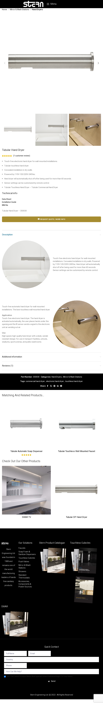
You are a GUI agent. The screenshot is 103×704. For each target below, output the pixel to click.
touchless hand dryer (74, 381)
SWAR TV (26, 517)
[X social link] (51, 386)
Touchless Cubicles (27, 558)
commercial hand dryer (35, 381)
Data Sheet (6, 199)
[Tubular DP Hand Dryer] (76, 490)
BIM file (5, 205)
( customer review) (21, 155)
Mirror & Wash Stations (19, 9)
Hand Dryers (37, 9)
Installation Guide (9, 202)
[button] (4, 63)
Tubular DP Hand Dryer (76, 517)
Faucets (22, 548)
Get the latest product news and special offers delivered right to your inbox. (40, 676)
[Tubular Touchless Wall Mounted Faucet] (76, 424)
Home (4, 9)
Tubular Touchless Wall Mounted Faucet (76, 451)
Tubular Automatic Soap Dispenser (26, 451)
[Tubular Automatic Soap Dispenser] (26, 424)
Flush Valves (24, 561)
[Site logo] (33, 4)
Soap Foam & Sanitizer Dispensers (27, 553)
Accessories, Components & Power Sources (25, 584)
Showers (22, 571)
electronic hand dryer (55, 381)
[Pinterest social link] (54, 386)
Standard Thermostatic (24, 576)
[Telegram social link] (61, 386)
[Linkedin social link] (57, 386)
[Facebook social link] (47, 386)
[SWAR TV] (26, 490)
